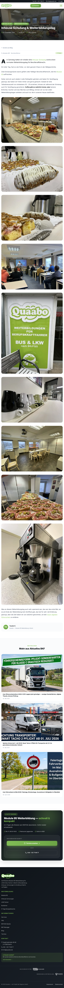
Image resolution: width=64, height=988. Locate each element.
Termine (36, 5)
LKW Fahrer (4, 902)
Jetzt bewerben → (8, 959)
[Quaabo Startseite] (6, 5)
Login (61, 1)
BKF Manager (5, 927)
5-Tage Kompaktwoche (8, 909)
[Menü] (61, 5)
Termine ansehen (32, 843)
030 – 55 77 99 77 (39, 1)
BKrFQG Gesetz (6, 924)
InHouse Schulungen (7, 899)
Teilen (59, 53)
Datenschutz (59, 984)
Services (4, 917)
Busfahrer (4, 905)
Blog (2, 930)
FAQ (2, 920)
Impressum (49, 984)
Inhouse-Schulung (39, 60)
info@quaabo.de (52, 1)
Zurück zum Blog (8, 47)
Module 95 (4, 895)
